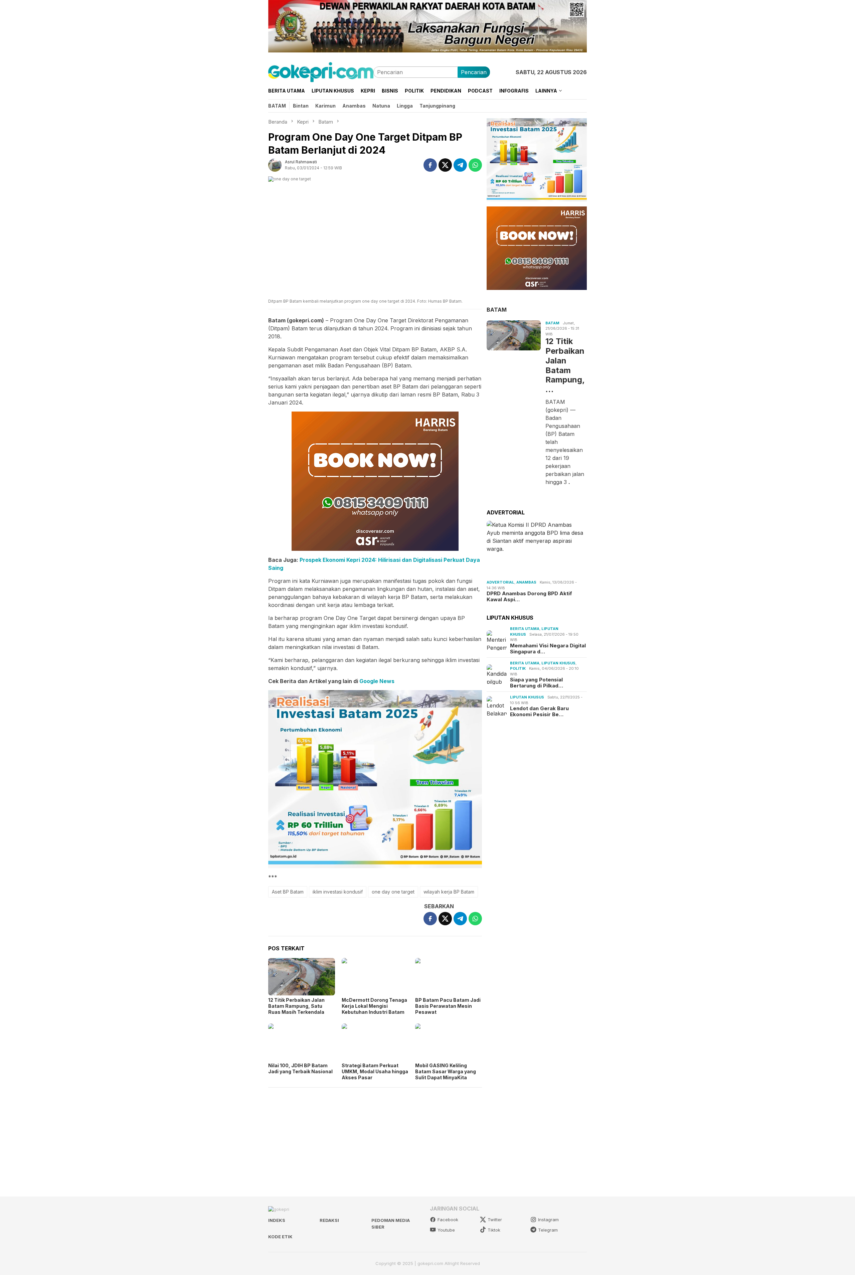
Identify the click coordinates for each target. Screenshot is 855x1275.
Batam (552, 323)
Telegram (548, 1230)
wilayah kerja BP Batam (448, 892)
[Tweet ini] (445, 165)
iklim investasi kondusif (338, 892)
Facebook (448, 1219)
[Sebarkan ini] (430, 165)
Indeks (276, 1220)
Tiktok (494, 1230)
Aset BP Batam (288, 892)
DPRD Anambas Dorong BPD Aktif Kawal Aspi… (529, 597)
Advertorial (500, 582)
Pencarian (474, 72)
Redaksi (329, 1220)
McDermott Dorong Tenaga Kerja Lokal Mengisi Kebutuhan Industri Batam (374, 1006)
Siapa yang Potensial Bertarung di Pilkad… (536, 683)
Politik (518, 668)
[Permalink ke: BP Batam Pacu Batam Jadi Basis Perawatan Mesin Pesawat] (448, 976)
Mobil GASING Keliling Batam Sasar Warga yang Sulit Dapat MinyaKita (445, 1071)
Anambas (526, 582)
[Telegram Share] (460, 165)
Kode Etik (280, 1236)
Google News (376, 681)
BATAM (497, 309)
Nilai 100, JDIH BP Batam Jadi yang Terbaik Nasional (300, 1068)
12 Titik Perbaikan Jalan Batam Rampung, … (564, 365)
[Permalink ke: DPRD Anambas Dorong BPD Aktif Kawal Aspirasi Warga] (537, 549)
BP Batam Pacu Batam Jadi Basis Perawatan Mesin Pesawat (448, 1006)
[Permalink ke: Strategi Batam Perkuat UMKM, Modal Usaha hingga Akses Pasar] (375, 1042)
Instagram (548, 1219)
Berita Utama (524, 628)
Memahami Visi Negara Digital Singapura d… (548, 649)
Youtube (446, 1230)
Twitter (495, 1219)
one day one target (393, 892)
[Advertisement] (375, 1139)
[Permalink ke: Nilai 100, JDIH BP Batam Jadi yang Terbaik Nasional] (301, 1042)
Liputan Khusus (558, 663)
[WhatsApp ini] (475, 165)
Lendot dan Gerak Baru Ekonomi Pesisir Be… (539, 711)
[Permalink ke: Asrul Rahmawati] (275, 164)
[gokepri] (320, 71)
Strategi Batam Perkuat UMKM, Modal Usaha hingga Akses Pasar (375, 1071)
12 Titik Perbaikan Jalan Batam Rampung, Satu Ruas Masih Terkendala (296, 1006)
